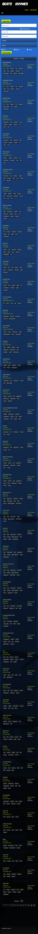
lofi (9, 234)
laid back (16, 690)
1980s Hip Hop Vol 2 (8, 300)
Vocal (4, 29)
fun (4, 68)
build (5, 71)
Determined (12, 349)
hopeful (5, 365)
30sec (30, 50)
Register (33, 10)
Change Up (11, 608)
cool (16, 68)
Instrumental (26, 29)
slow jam (19, 874)
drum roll (5, 318)
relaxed (15, 73)
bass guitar (18, 334)
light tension (6, 316)
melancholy (16, 380)
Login (26, 10)
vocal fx (16, 755)
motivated (17, 414)
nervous (12, 644)
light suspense (12, 318)
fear (21, 737)
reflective (14, 231)
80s (15, 303)
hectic (5, 675)
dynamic (18, 71)
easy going (21, 73)
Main (4, 50)
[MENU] (2, 13)
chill (11, 73)
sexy (8, 68)
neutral (5, 788)
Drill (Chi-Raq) (6, 636)
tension (21, 690)
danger (15, 662)
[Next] (31, 905)
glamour (12, 71)
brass (21, 590)
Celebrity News (7, 887)
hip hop (5, 234)
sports (10, 352)
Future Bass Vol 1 (7, 66)
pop (8, 606)
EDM (18, 501)
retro (12, 303)
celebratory (6, 894)
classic (20, 332)
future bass (6, 73)
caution (18, 848)
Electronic (21, 68)
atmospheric (6, 639)
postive (9, 892)
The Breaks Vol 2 (7, 814)
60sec (17, 50)
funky (8, 303)
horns (8, 483)
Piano (5, 252)
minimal (11, 214)
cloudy (8, 434)
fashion (12, 68)
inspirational (6, 216)
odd (11, 662)
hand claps (12, 606)
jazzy (16, 234)
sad (11, 380)
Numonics (5, 64)
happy (18, 623)
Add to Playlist (31, 64)
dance (5, 892)
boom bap (17, 316)
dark (5, 347)
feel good (20, 231)
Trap (8, 71)
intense (16, 657)
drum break (11, 845)
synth (9, 721)
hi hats (8, 467)
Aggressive (6, 349)
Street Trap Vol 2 (7, 344)
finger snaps (6, 106)
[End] (34, 905)
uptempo (5, 352)
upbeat (13, 752)
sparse (17, 639)
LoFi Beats (5, 229)
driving (8, 347)
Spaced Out (10, 783)
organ (9, 332)
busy (9, 675)
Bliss (9, 365)
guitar (12, 234)
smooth (21, 178)
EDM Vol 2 (5, 496)
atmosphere (6, 236)
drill (9, 641)
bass (18, 347)
